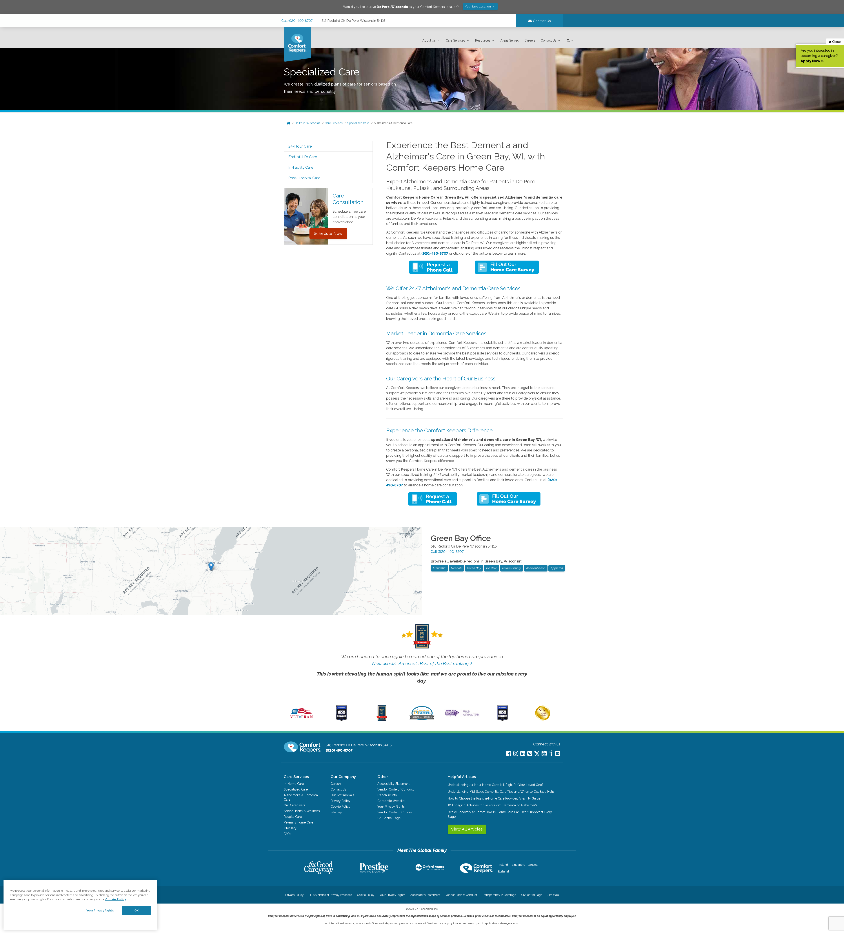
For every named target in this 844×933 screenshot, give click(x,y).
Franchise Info (387, 795)
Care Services (455, 40)
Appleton (557, 568)
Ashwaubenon (536, 568)
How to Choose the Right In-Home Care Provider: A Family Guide (494, 798)
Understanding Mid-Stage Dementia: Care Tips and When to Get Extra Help (501, 791)
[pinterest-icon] (529, 753)
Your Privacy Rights (391, 806)
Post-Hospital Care (304, 178)
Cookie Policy (340, 806)
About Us (429, 40)
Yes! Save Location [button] (478, 6)
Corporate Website (390, 801)
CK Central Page (388, 818)
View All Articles (467, 829)
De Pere (491, 568)
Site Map (553, 894)
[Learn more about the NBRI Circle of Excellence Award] (542, 719)
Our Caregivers (294, 805)
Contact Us (548, 40)
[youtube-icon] (544, 753)
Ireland (503, 864)
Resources (482, 40)
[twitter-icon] (537, 753)
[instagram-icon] (515, 753)
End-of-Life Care (302, 157)
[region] (80, 905)
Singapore (518, 864)
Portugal (503, 871)
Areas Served (509, 40)
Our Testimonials (342, 795)
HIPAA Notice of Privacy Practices (330, 894)
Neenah (456, 568)
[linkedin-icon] (522, 753)
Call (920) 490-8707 (297, 21)
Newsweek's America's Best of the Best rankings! (422, 663)
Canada (533, 864)
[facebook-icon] (508, 753)
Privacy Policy (340, 801)
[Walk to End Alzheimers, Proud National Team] (462, 716)
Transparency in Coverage (499, 894)
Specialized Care (358, 123)
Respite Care (293, 816)
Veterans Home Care (298, 822)
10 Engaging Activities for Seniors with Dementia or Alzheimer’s (492, 805)
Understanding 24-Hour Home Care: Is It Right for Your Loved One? (495, 785)
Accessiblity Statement (393, 783)
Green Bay (474, 568)
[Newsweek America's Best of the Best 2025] (382, 719)
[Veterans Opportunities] (301, 719)
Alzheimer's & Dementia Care (393, 123)
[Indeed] (551, 753)
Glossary (290, 828)
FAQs (287, 834)
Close (836, 42)
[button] (431, 40)
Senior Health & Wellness (302, 811)
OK (136, 910)
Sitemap (336, 812)
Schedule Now (328, 233)
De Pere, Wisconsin (307, 123)
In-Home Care (294, 783)
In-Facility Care (300, 167)
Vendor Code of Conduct (395, 789)
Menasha (439, 568)
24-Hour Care (300, 146)
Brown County (511, 568)
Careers (529, 40)
